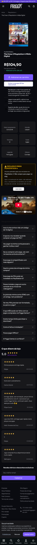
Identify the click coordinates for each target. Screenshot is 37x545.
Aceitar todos (29, 534)
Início (3, 12)
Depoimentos (6, 494)
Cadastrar (18, 478)
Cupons (4, 517)
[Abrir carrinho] (34, 6)
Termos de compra (7, 499)
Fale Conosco (6, 496)
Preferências (6, 534)
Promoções (5, 514)
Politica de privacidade (27, 501)
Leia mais (18, 189)
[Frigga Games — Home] (16, 6)
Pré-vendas (5, 512)
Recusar (17, 534)
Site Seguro (24, 488)
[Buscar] (29, 6)
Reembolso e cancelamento (24, 497)
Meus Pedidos (6, 491)
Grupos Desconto (7, 506)
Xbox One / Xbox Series (9, 509)
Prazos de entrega (25, 491)
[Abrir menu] (3, 6)
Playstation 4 (12, 12)
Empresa (4, 488)
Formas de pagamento (27, 494)
